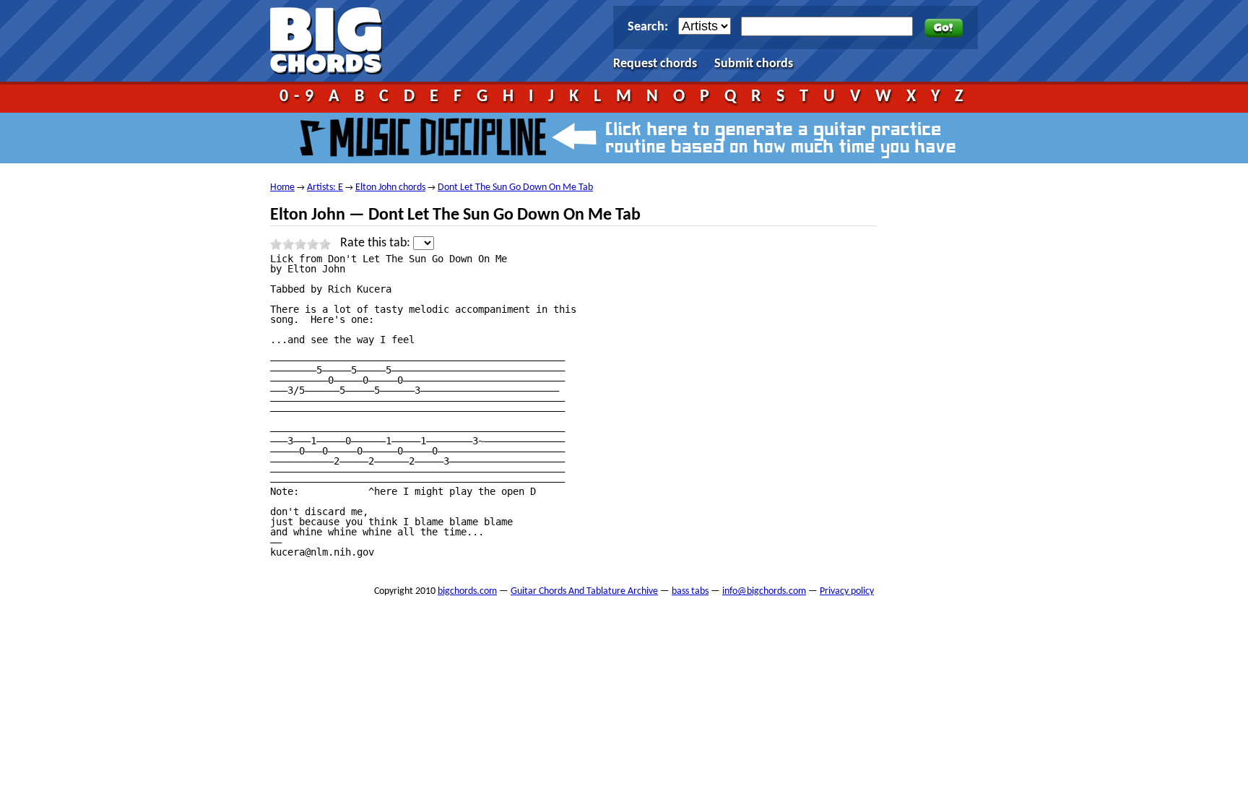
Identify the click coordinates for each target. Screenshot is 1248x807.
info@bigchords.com (764, 591)
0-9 (299, 96)
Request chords (655, 64)
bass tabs (690, 591)
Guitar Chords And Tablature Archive (584, 591)
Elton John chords (390, 187)
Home (282, 187)
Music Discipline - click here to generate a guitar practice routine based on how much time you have (624, 138)
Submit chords (753, 64)
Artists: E (325, 187)
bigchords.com (332, 40)
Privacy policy (847, 591)
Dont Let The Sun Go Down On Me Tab (515, 187)
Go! (943, 28)
